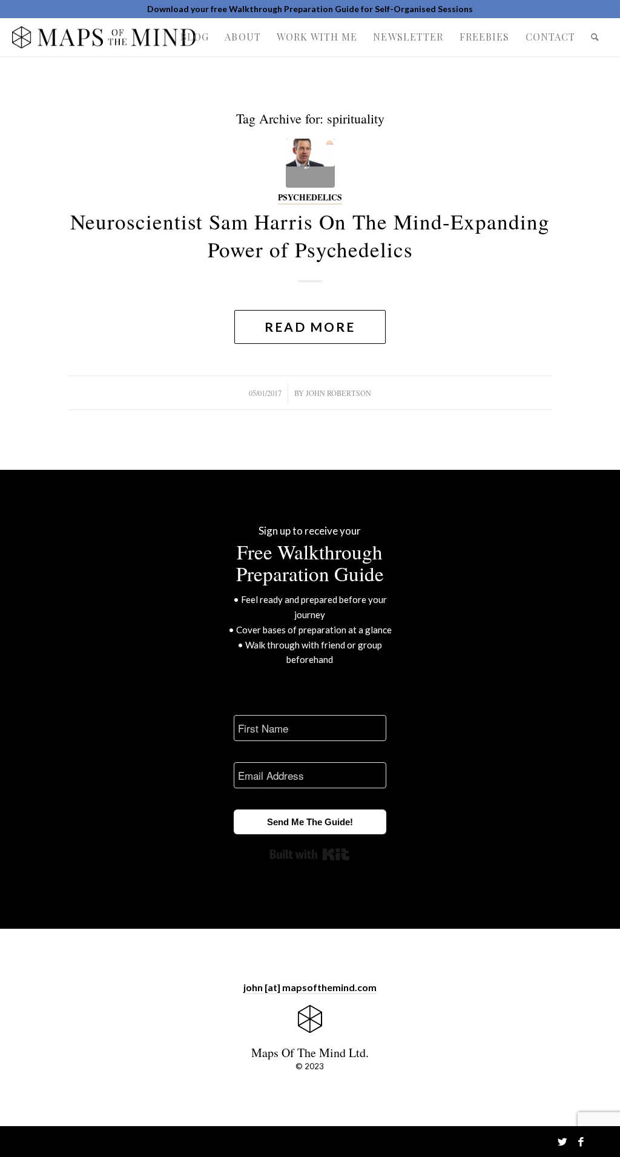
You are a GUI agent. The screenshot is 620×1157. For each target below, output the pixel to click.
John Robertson (338, 393)
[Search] (595, 37)
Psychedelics (310, 197)
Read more (310, 326)
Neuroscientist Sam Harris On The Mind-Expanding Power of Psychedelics (310, 235)
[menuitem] (195, 37)
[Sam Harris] (310, 163)
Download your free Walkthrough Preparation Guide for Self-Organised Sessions (310, 9)
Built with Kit (309, 854)
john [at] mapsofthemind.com (310, 987)
